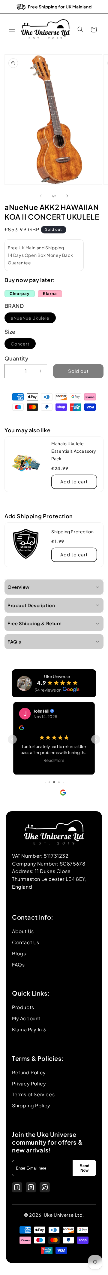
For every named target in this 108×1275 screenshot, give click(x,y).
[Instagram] (31, 1187)
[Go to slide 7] (59, 782)
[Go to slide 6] (54, 782)
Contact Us (25, 942)
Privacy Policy (29, 1083)
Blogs (19, 953)
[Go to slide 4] (45, 782)
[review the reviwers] (24, 728)
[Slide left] (40, 195)
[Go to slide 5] (49, 782)
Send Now (84, 1168)
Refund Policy (29, 1072)
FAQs (18, 964)
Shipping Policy (31, 1105)
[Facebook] (17, 1187)
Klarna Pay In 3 (29, 1029)
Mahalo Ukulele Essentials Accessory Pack (73, 451)
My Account (26, 1018)
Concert (23, 345)
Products (23, 1007)
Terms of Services (33, 1094)
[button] (12, 29)
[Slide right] (67, 195)
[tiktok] (45, 1187)
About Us (23, 931)
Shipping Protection (72, 531)
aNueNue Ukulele (33, 319)
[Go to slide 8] (63, 782)
